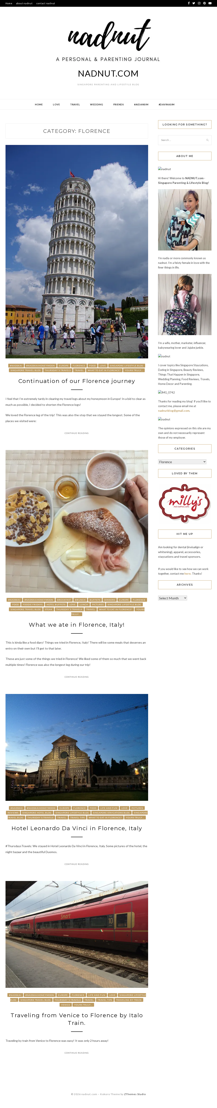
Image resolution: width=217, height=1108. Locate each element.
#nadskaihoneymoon (40, 365)
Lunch (84, 604)
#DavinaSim (167, 104)
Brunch (80, 600)
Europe (64, 365)
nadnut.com (108, 73)
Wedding (96, 104)
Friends (118, 104)
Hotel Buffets (56, 604)
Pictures (98, 604)
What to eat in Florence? (104, 370)
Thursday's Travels (58, 370)
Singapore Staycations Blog (111, 812)
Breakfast (64, 600)
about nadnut (24, 3)
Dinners (109, 600)
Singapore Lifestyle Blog (126, 365)
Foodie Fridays (33, 604)
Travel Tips (77, 817)
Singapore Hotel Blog (36, 812)
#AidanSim (141, 104)
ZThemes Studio (135, 1094)
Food (92, 365)
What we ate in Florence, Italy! (77, 624)
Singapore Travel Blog (26, 370)
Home (9, 3)
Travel (75, 104)
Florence (79, 365)
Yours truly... (134, 370)
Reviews (13, 812)
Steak (48, 609)
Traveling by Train (129, 1000)
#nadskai (16, 365)
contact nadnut (45, 3)
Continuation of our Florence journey (76, 381)
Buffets (95, 600)
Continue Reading (77, 433)
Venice (65, 1004)
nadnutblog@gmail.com (173, 410)
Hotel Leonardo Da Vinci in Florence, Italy (76, 828)
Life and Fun (108, 808)
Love (56, 104)
